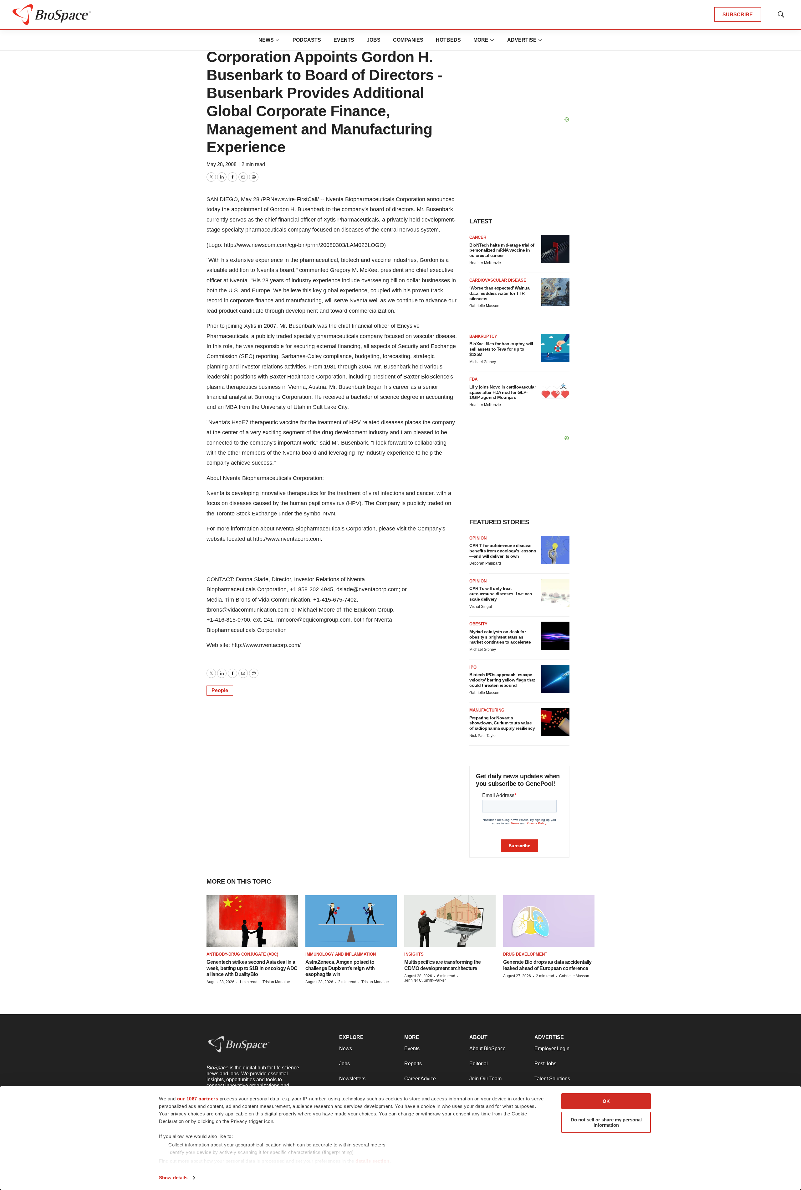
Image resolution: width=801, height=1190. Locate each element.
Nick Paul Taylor (483, 735)
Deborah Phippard (485, 563)
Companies (408, 40)
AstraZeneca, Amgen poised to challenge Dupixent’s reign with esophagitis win (340, 968)
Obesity (478, 624)
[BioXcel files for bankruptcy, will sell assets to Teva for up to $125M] (555, 348)
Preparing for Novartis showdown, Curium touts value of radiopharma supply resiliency (502, 723)
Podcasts (307, 40)
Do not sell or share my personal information (606, 1122)
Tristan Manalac (276, 982)
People (220, 690)
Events (344, 40)
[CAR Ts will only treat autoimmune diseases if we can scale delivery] (555, 593)
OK (606, 1101)
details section (372, 1161)
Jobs (373, 40)
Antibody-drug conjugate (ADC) (242, 954)
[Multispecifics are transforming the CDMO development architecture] (450, 921)
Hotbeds (448, 40)
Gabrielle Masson (484, 306)
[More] (277, 40)
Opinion (478, 538)
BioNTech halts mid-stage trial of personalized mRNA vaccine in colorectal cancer (501, 250)
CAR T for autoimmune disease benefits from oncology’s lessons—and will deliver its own (502, 551)
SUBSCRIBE (737, 14)
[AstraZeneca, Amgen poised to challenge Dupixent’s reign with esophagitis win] (351, 921)
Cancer (477, 237)
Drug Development (525, 954)
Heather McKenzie (485, 263)
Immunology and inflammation (340, 954)
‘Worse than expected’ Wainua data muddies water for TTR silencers (499, 293)
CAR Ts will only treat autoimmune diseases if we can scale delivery (500, 594)
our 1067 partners (197, 1098)
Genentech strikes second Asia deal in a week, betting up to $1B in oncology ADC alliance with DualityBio (252, 968)
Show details (173, 1177)
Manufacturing (486, 710)
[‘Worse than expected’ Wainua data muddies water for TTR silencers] (555, 292)
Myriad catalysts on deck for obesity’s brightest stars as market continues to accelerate (500, 637)
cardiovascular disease (497, 280)
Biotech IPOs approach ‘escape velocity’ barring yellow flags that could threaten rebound (502, 680)
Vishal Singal (480, 606)
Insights (414, 954)
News (266, 40)
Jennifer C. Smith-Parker (425, 980)
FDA (473, 379)
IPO (473, 667)
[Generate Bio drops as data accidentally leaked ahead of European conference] (548, 921)
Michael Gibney (482, 362)
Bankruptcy (483, 336)
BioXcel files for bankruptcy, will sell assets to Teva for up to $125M (501, 349)
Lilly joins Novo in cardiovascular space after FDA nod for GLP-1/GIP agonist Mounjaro (502, 392)
